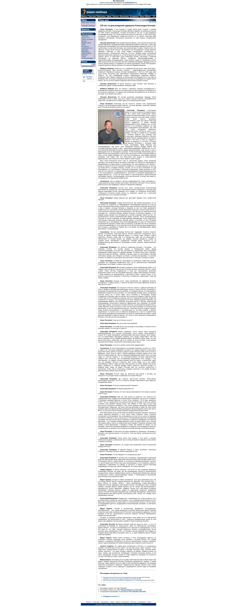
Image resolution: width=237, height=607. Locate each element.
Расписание (125, 602)
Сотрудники (142, 602)
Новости (89, 602)
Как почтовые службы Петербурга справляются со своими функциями (125, 580)
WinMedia (92, 25)
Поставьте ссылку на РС (88, 74)
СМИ (83, 44)
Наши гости (86, 38)
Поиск (149, 602)
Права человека (87, 39)
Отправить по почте (110, 596)
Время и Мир (86, 43)
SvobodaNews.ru (131, 2)
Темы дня (85, 36)
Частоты (133, 602)
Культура (85, 50)
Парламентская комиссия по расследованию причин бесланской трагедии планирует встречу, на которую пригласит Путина (126, 578)
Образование (86, 53)
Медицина (85, 51)
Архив (117, 602)
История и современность (87, 47)
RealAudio (85, 25)
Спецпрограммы (87, 58)
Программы (105, 602)
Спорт (84, 57)
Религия (84, 55)
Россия (84, 41)
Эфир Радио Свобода (88, 22)
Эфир (112, 602)
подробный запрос (87, 66)
